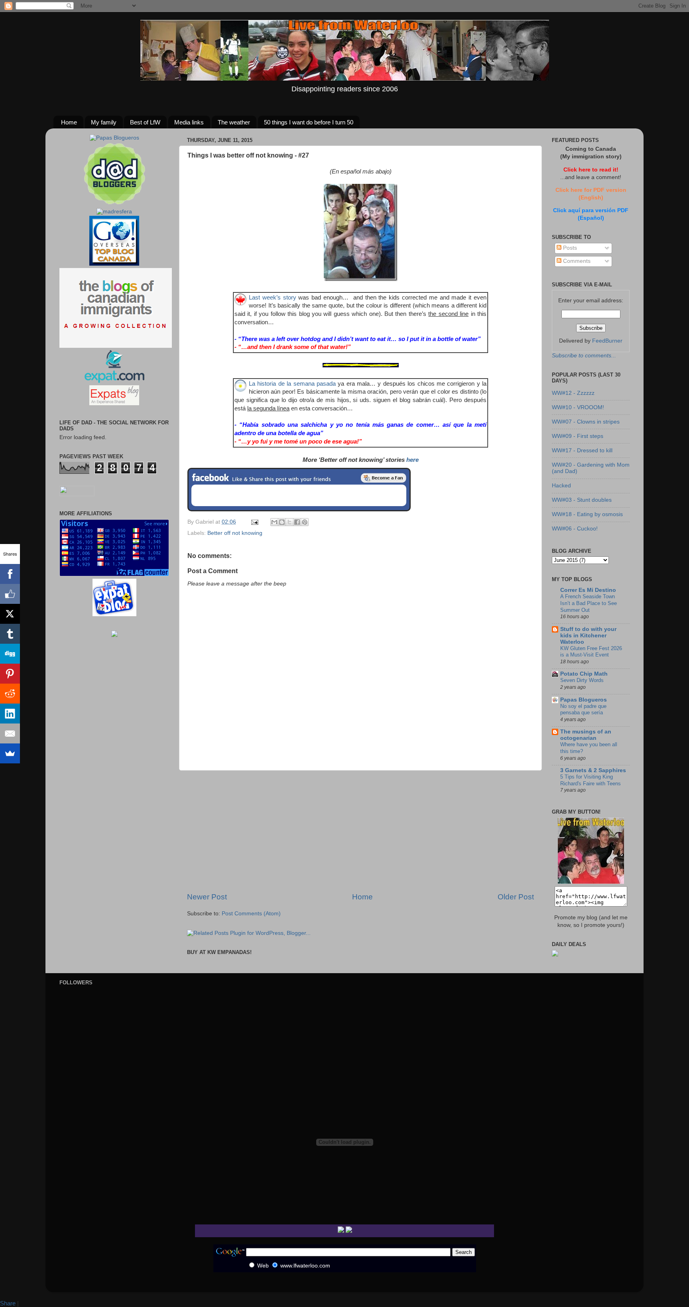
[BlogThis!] (282, 522)
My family (103, 122)
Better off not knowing (234, 533)
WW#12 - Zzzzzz (573, 393)
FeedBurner (607, 341)
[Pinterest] (10, 674)
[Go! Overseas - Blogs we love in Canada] (114, 264)
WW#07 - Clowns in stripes (586, 422)
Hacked (561, 486)
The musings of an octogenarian (585, 735)
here (412, 460)
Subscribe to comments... (584, 356)
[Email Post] (254, 522)
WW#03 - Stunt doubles (582, 500)
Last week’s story (272, 297)
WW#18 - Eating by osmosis (587, 514)
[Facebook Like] (10, 594)
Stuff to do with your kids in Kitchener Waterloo (588, 635)
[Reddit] (10, 694)
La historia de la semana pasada (292, 383)
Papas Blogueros (583, 700)
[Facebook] (10, 574)
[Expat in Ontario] (114, 381)
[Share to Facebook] (297, 522)
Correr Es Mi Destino (588, 590)
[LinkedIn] (10, 713)
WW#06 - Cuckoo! (575, 529)
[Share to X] (289, 522)
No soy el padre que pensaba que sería (583, 709)
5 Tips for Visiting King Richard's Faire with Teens (590, 780)
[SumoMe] (10, 753)
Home (69, 122)
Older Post (516, 897)
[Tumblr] (10, 634)
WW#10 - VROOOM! (578, 407)
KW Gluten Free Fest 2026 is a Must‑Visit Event (591, 651)
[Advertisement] (360, 831)
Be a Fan (383, 478)
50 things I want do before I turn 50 (308, 122)
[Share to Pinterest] (305, 522)
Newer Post (207, 897)
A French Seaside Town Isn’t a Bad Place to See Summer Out (588, 603)
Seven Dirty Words (582, 680)
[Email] (10, 733)
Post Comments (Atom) (251, 914)
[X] (10, 614)
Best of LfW (145, 122)
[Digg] (10, 654)
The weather (234, 122)
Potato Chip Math (584, 674)
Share (8, 1303)
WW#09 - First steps (577, 436)
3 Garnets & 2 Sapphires (593, 770)
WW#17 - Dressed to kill (582, 450)
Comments (576, 261)
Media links (189, 122)
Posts (569, 248)
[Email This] (274, 522)
